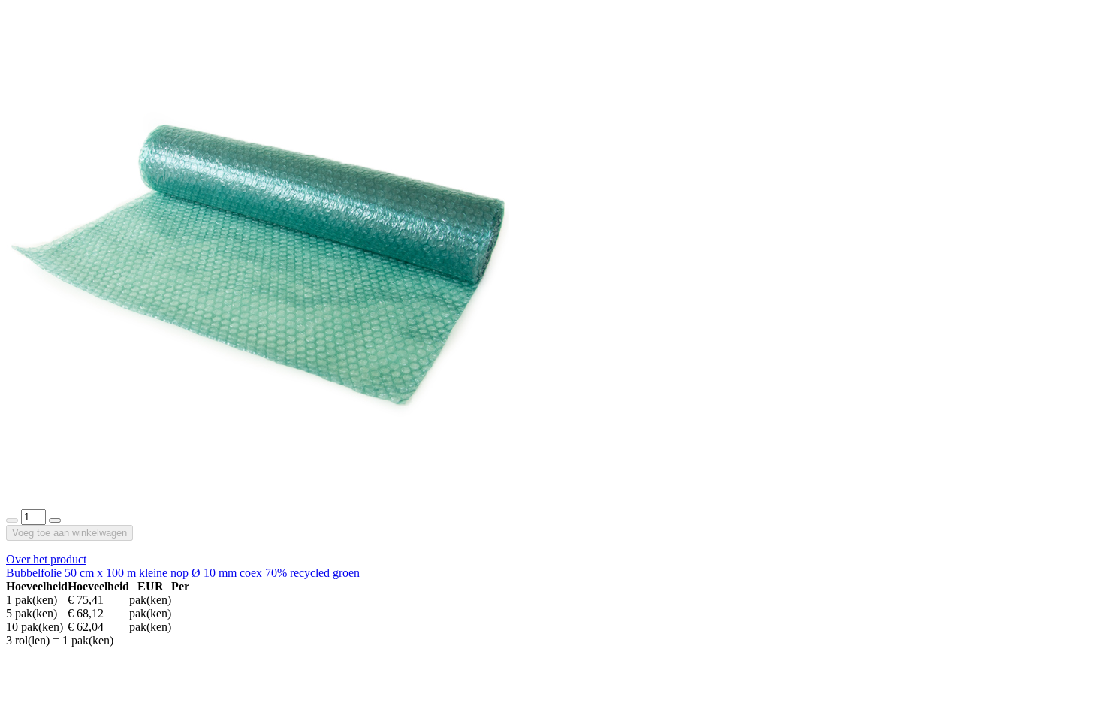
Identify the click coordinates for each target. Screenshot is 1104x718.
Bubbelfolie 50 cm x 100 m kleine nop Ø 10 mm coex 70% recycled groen (183, 572)
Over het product (46, 559)
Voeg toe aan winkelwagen (69, 532)
